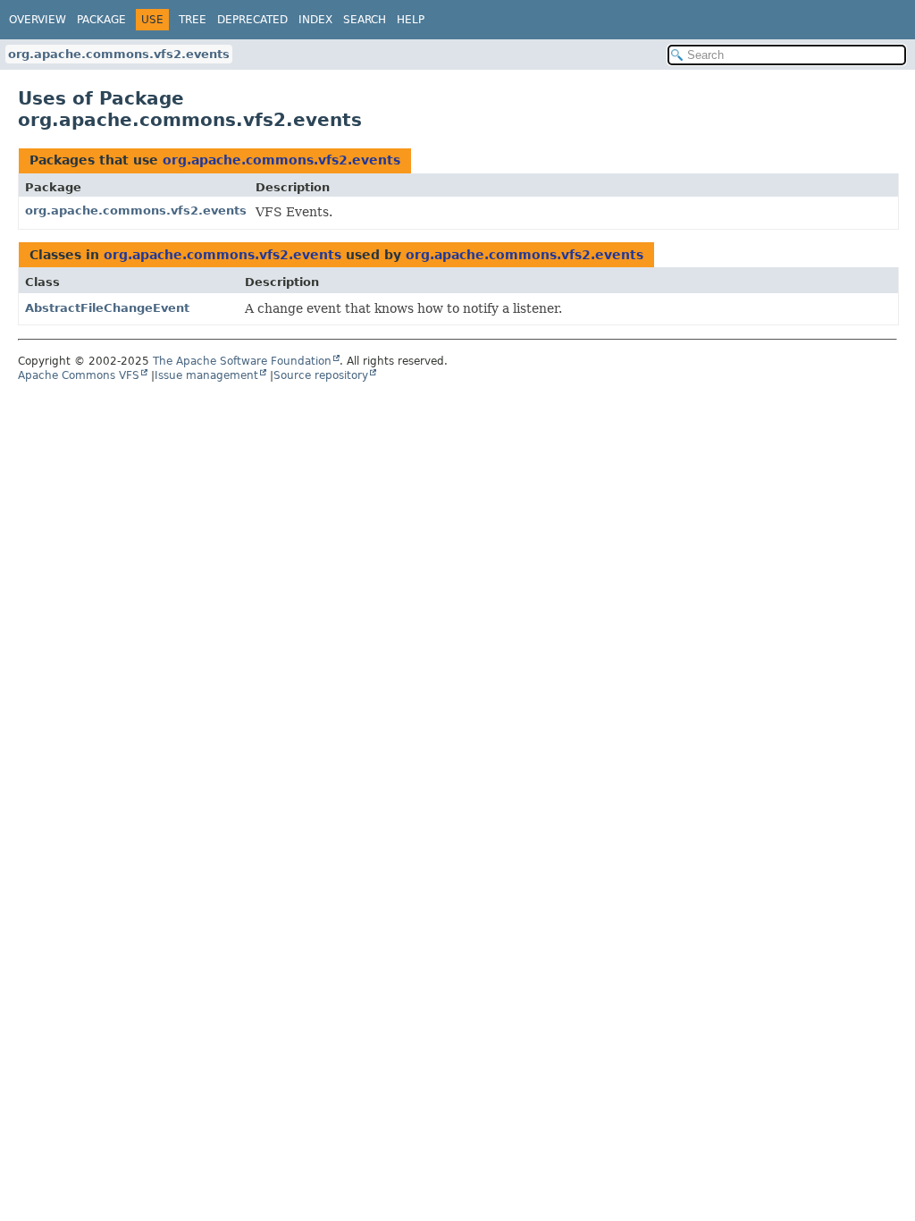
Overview (37, 19)
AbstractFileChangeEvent (107, 308)
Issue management (206, 375)
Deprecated (252, 19)
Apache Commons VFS (78, 375)
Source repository (320, 375)
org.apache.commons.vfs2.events (119, 54)
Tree (192, 19)
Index (315, 19)
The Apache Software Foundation (242, 361)
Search (364, 19)
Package (101, 19)
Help (410, 19)
